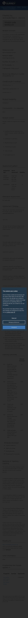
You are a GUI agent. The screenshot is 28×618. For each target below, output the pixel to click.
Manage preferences (14, 322)
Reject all (14, 318)
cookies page (9, 312)
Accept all (14, 327)
